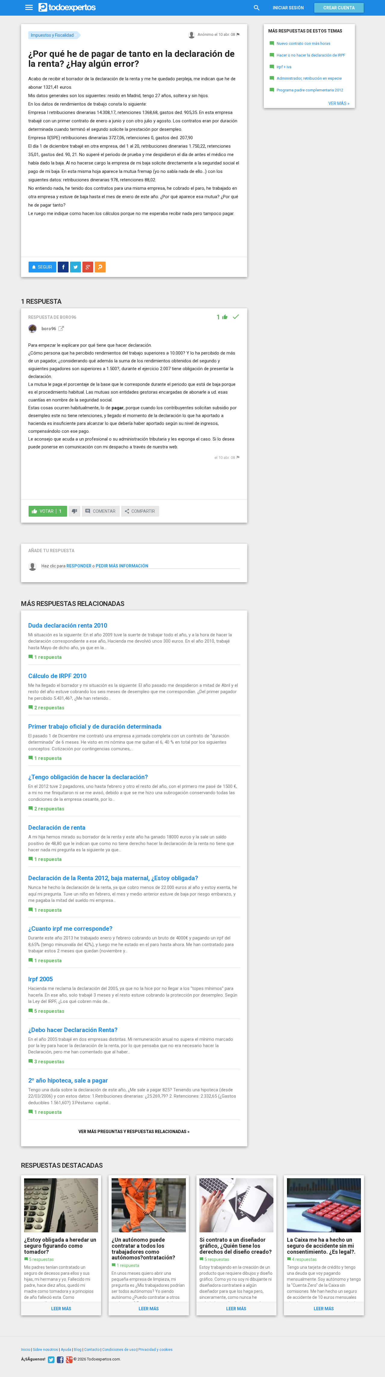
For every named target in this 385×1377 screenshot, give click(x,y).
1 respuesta (48, 657)
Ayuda (66, 1350)
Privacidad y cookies (155, 1350)
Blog (78, 1350)
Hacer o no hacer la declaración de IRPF (311, 55)
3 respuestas (49, 1062)
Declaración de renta (56, 827)
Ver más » (339, 103)
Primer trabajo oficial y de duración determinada (95, 726)
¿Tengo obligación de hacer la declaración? (88, 777)
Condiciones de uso (119, 1350)
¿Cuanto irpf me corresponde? (70, 928)
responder (78, 566)
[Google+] (68, 1359)
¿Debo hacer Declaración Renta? (73, 1030)
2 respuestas (49, 708)
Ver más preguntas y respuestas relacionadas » (134, 1131)
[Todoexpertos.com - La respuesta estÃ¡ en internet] (67, 7)
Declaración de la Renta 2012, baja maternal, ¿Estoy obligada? (113, 878)
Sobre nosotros (45, 1350)
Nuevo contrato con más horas (303, 43)
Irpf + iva (284, 67)
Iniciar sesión (288, 7)
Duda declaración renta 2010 (67, 625)
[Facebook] (59, 1359)
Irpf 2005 (40, 979)
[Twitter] (50, 1359)
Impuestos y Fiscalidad (52, 35)
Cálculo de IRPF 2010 (57, 676)
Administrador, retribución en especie (309, 78)
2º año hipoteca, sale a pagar (68, 1080)
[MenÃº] (29, 7)
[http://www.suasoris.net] (60, 328)
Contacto (92, 1350)
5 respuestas (49, 1011)
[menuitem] (63, 267)
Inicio (25, 1350)
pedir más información (122, 566)
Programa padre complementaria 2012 (310, 90)
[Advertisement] (134, 235)
